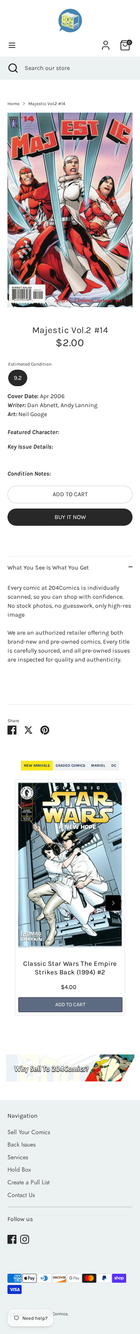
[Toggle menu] (11, 45)
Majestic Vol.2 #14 (46, 103)
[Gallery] (70, 210)
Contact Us (21, 1195)
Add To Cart (70, 1004)
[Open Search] (12, 68)
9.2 (18, 377)
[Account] (105, 42)
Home (13, 103)
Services (17, 1157)
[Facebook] (11, 1239)
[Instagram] (24, 1239)
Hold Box (19, 1169)
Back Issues (21, 1144)
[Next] (113, 902)
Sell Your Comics (28, 1132)
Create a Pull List (28, 1182)
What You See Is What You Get (48, 567)
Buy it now (70, 517)
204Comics (56, 1313)
